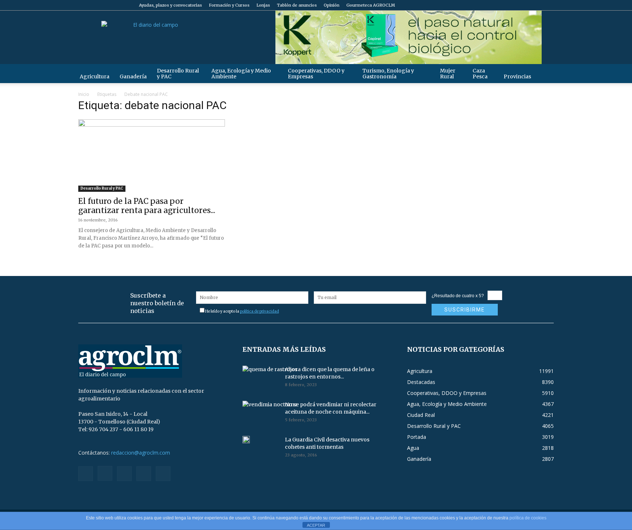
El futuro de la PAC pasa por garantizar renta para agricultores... (146, 205)
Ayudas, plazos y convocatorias (170, 5)
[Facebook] (499, 5)
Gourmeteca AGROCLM (370, 5)
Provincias (517, 76)
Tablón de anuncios (297, 5)
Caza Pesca (480, 73)
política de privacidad (259, 311)
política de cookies (527, 517)
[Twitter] (536, 5)
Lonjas (263, 5)
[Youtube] (548, 5)
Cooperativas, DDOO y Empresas (316, 73)
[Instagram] (512, 5)
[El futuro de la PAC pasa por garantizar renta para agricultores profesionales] (151, 155)
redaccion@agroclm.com (140, 452)
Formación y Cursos (229, 5)
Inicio (83, 94)
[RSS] (524, 5)
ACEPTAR (316, 525)
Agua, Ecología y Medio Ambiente (241, 73)
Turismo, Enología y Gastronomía (388, 73)
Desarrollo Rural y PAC (178, 73)
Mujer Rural (447, 73)
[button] (545, 73)
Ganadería (133, 76)
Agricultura (94, 76)
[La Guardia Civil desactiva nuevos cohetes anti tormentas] (246, 439)
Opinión (331, 5)
